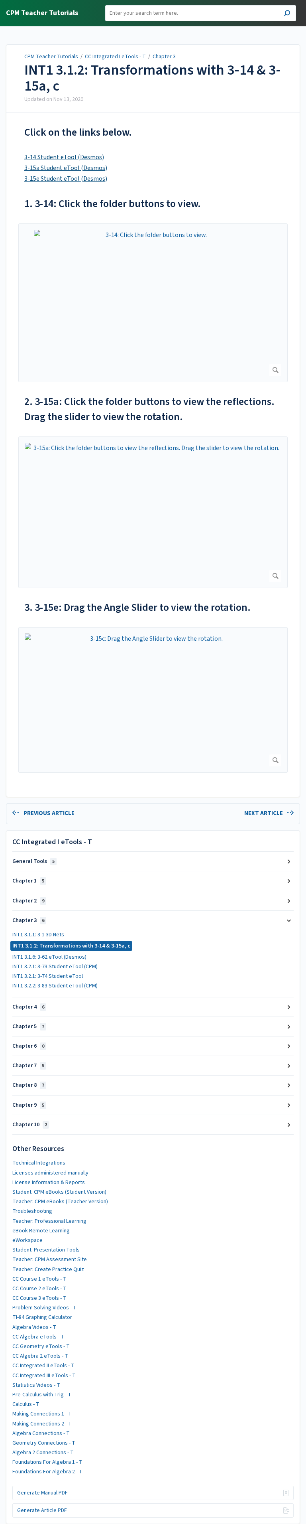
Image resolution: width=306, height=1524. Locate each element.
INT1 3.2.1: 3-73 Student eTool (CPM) (55, 967)
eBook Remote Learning (41, 1231)
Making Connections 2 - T (42, 1424)
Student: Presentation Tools (46, 1250)
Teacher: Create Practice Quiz (48, 1269)
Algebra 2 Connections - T (43, 1453)
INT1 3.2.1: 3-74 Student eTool (47, 976)
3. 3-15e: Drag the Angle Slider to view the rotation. (137, 607)
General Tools (33, 861)
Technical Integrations (38, 1163)
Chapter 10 (29, 1125)
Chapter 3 (164, 57)
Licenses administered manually (50, 1173)
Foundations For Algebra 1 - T (47, 1462)
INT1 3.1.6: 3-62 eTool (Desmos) (49, 957)
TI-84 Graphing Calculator (42, 1317)
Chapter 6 (28, 1046)
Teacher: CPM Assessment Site (49, 1259)
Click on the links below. (78, 132)
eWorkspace (27, 1240)
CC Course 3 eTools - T (39, 1298)
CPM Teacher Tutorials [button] (42, 13)
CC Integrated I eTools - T (115, 57)
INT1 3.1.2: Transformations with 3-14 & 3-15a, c (152, 78)
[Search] (287, 14)
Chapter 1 (28, 881)
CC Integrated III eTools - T (44, 1376)
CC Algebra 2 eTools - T (40, 1356)
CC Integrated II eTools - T (43, 1366)
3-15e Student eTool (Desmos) (65, 178)
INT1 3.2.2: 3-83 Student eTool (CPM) (55, 986)
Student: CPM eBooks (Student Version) (59, 1192)
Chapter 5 (28, 1026)
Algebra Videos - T (34, 1327)
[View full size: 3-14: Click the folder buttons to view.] (153, 303)
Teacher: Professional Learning (49, 1221)
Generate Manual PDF (42, 1493)
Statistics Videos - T (36, 1385)
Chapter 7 (28, 1066)
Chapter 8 (28, 1085)
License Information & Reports (48, 1182)
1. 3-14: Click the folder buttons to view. (112, 203)
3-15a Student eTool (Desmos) (65, 168)
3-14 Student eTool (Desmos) (64, 157)
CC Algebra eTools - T (38, 1337)
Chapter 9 (28, 1105)
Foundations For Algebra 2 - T (47, 1472)
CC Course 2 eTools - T (39, 1289)
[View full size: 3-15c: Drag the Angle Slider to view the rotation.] (153, 700)
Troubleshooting (32, 1211)
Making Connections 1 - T (42, 1414)
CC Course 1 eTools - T (39, 1279)
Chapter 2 (28, 901)
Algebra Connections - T (41, 1433)
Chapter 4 (28, 1007)
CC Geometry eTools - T (41, 1346)
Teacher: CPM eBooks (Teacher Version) (60, 1202)
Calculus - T (25, 1404)
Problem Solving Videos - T (44, 1308)
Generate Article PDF (42, 1510)
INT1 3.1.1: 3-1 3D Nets (38, 935)
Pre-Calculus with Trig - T (41, 1395)
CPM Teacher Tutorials (51, 57)
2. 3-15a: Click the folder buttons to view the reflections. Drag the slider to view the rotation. (149, 409)
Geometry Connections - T (43, 1443)
